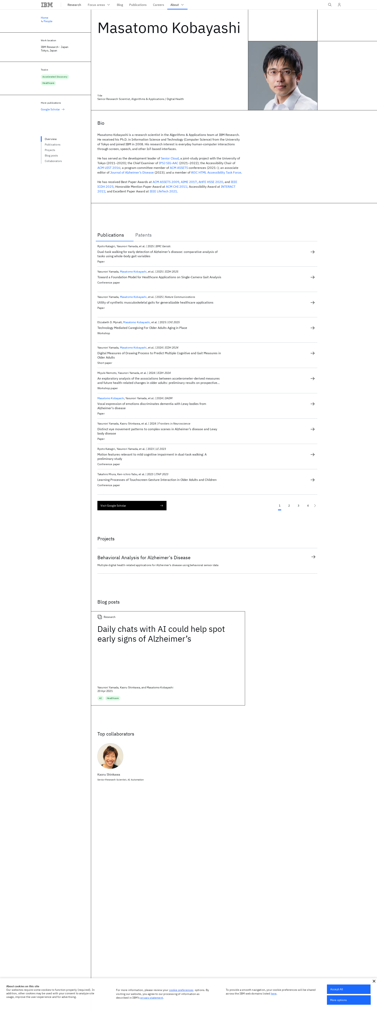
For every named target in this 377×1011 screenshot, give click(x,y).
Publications (52, 144)
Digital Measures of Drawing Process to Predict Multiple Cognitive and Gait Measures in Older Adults (159, 355)
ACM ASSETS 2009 (166, 182)
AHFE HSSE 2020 (211, 182)
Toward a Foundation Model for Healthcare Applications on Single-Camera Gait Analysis (159, 277)
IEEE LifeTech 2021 (163, 191)
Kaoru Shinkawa (108, 774)
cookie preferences (181, 990)
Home (44, 17)
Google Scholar (50, 109)
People (48, 21)
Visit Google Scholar (113, 505)
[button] (374, 981)
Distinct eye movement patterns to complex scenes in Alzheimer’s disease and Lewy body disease (157, 431)
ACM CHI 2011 (176, 186)
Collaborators (53, 161)
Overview (51, 139)
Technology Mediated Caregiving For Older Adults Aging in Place (142, 328)
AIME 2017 (189, 182)
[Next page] (315, 505)
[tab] (115, 234)
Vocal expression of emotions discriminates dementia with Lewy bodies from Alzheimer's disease (151, 406)
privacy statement (151, 997)
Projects (50, 150)
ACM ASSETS (179, 168)
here (274, 993)
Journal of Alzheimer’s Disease (132, 172)
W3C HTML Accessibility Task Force (216, 172)
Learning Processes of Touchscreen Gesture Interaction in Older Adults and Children (157, 480)
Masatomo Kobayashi (133, 271)
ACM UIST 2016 (108, 168)
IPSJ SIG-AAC (168, 163)
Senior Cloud (170, 158)
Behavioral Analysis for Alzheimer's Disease (143, 557)
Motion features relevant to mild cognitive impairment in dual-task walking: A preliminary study (152, 456)
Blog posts (51, 155)
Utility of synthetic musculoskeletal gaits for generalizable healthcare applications (155, 302)
